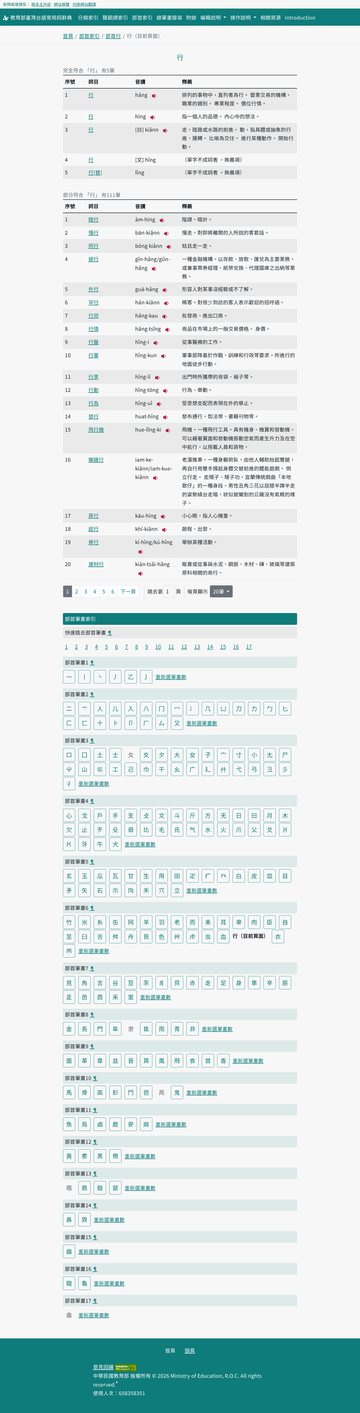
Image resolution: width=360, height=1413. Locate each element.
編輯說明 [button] (211, 17)
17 (249, 646)
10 (158, 646)
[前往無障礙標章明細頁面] (125, 1366)
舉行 (93, 542)
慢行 (93, 232)
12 (184, 646)
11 (171, 646)
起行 (93, 528)
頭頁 (190, 1350)
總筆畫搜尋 (169, 17)
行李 (93, 376)
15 (223, 646)
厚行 (93, 515)
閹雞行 (96, 459)
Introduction (300, 17)
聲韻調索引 (115, 17)
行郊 (93, 315)
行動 (93, 389)
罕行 (93, 302)
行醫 (93, 341)
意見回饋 (103, 1366)
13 (197, 646)
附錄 (191, 17)
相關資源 (270, 17)
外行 (93, 289)
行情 (93, 328)
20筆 (219, 591)
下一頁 (128, 591)
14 (210, 646)
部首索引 (142, 17)
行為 (93, 403)
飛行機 (96, 429)
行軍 (93, 355)
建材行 (96, 564)
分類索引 (88, 17)
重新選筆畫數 (171, 676)
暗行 (93, 219)
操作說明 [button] (241, 17)
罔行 (93, 245)
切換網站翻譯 (84, 4)
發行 (93, 416)
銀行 (93, 258)
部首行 (113, 35)
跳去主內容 (41, 4)
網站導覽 (62, 4)
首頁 (68, 35)
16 (236, 646)
